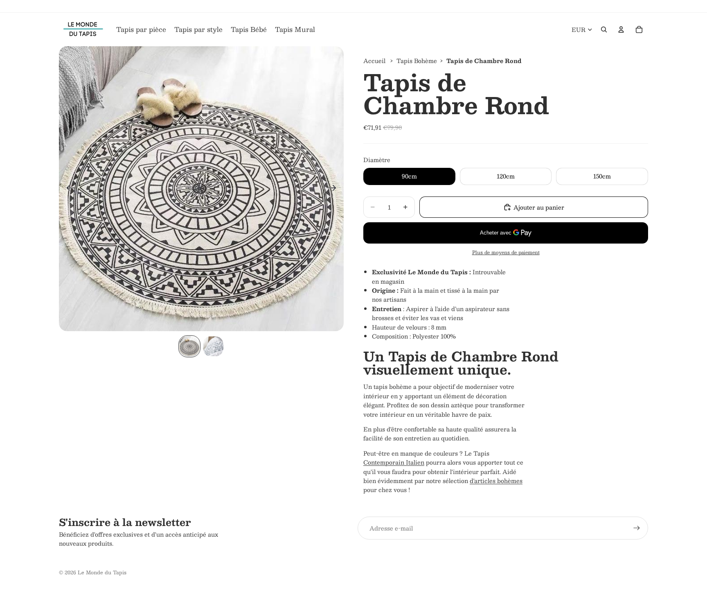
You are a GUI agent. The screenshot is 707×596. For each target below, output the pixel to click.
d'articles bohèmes (496, 480)
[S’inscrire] (636, 528)
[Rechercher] (604, 29)
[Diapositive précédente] (68, 189)
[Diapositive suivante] (334, 189)
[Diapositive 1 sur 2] (189, 346)
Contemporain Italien (393, 462)
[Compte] (621, 29)
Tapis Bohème (416, 60)
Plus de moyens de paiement (506, 252)
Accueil (374, 60)
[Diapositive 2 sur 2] (213, 346)
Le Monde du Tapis (102, 572)
